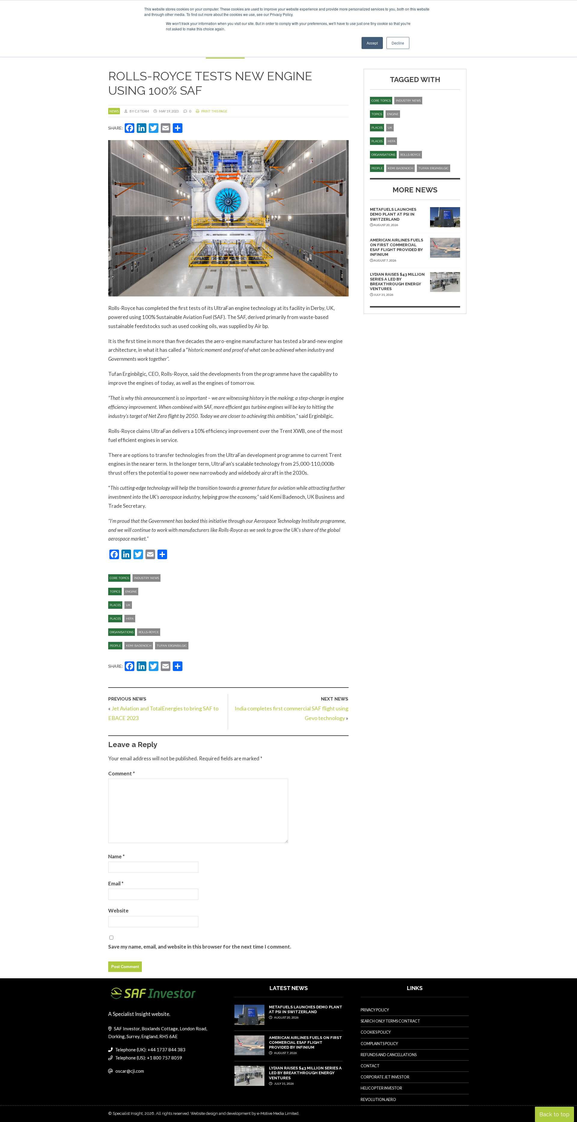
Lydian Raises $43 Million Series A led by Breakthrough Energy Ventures (397, 281)
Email (116, 883)
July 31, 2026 (283, 1083)
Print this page (214, 111)
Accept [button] (372, 42)
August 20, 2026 (286, 1017)
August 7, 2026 (285, 1053)
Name (116, 856)
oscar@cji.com (129, 1071)
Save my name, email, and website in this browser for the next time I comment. (199, 946)
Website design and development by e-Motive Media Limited (244, 1113)
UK (128, 605)
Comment (121, 773)
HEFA (130, 618)
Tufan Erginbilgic (172, 645)
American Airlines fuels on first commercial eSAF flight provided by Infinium (396, 247)
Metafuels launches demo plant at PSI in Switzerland (393, 214)
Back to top (554, 1114)
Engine (131, 591)
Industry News (146, 578)
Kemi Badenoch (138, 645)
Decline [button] (398, 42)
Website (118, 910)
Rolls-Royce (149, 632)
